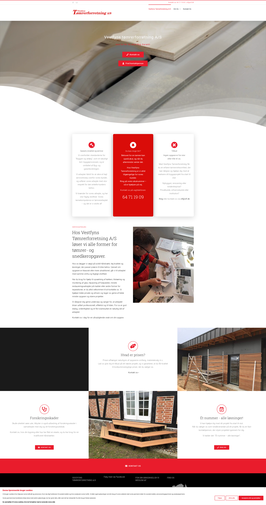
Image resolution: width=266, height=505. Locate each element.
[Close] (264, 488)
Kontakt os (133, 372)
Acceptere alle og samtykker (251, 498)
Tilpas (220, 498)
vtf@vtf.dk (190, 2)
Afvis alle (232, 498)
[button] (134, 265)
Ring (161, 199)
